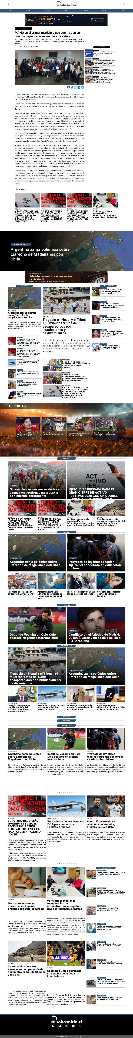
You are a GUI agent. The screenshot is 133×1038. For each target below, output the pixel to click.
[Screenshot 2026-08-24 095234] (66, 896)
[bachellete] (96, 347)
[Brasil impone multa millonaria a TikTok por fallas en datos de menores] (12, 395)
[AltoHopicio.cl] (9, 5)
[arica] (91, 982)
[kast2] (96, 319)
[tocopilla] (91, 1000)
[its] (91, 928)
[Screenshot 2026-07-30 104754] (89, 79)
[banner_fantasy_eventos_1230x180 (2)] (66, 283)
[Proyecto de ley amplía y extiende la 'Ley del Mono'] (91, 910)
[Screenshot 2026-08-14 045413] (89, 53)
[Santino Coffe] (66, 25)
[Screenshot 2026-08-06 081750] (89, 71)
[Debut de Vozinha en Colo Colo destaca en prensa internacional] (96, 291)
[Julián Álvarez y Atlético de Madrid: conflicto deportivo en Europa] (96, 333)
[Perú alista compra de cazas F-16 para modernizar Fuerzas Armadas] (12, 363)
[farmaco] (91, 964)
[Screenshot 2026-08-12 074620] (89, 62)
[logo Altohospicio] (66, 6)
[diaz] (91, 874)
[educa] (96, 305)
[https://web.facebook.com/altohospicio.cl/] (53, 1027)
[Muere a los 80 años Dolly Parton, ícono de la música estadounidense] (12, 384)
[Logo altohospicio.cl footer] (66, 1023)
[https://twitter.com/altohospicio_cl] (59, 1027)
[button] (20, 189)
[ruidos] (91, 892)
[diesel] (91, 946)
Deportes (22, 418)
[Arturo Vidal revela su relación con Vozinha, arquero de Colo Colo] (12, 373)
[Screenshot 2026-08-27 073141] (12, 341)
